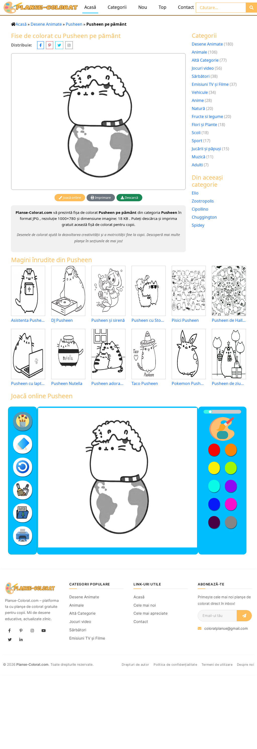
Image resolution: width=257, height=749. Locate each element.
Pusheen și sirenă (108, 320)
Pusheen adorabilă (108, 383)
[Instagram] (32, 630)
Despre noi (245, 664)
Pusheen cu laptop (28, 383)
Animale (199, 52)
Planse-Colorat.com (32, 664)
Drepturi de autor (135, 664)
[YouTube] (43, 630)
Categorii (117, 7)
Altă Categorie (205, 60)
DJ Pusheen (62, 320)
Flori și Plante (204, 124)
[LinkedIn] (20, 639)
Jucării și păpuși (206, 148)
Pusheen (74, 24)
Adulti (197, 165)
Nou (142, 7)
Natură (198, 108)
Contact (186, 7)
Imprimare (102, 197)
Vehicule (200, 92)
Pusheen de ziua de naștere (229, 383)
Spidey (198, 225)
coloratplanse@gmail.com (226, 628)
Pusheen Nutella (66, 383)
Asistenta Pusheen (28, 320)
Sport (197, 140)
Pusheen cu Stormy (149, 320)
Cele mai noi (145, 605)
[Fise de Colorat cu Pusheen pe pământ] (98, 121)
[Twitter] (9, 639)
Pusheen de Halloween (229, 320)
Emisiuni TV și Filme (210, 84)
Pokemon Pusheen (189, 383)
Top (162, 7)
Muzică (198, 157)
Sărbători (201, 76)
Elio (195, 193)
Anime (198, 100)
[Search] (251, 8)
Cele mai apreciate (151, 613)
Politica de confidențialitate (175, 664)
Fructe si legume (207, 116)
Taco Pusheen (145, 383)
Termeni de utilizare (217, 664)
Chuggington (204, 217)
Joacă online (71, 197)
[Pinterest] (20, 630)
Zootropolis (203, 201)
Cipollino (200, 209)
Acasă (90, 7)
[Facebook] (9, 630)
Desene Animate (46, 24)
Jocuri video (203, 68)
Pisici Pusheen (185, 320)
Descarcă (131, 197)
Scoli (196, 132)
